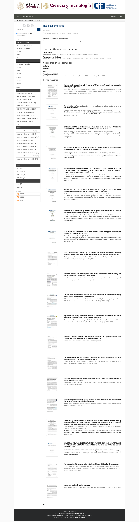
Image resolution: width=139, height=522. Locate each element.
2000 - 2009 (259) (21, 174)
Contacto (65, 511)
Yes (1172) (19, 187)
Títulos (18, 54)
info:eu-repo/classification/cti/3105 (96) (27, 159)
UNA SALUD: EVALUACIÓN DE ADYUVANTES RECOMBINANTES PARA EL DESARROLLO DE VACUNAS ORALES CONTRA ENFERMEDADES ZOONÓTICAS (92, 149)
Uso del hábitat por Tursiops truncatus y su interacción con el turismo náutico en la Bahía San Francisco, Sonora (92, 107)
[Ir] (38, 29)
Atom (21, 200)
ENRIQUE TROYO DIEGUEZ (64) (24, 99)
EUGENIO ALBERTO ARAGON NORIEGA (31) (28, 118)
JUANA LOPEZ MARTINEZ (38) (25, 106)
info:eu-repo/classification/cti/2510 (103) (28, 156)
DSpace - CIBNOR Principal (26, 20)
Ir (80, 42)
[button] (113, 16)
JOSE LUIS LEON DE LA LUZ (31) (25, 121)
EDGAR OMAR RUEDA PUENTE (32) (26, 115)
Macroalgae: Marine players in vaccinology (77, 485)
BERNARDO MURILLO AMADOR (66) (26, 96)
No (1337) (19, 184)
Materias (19, 58)
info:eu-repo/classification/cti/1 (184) (27, 146)
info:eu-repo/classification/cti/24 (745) (27, 134)
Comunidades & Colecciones (24, 45)
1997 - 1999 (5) (21, 178)
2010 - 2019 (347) (21, 171)
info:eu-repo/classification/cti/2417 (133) (28, 153)
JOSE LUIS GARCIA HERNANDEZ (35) (26, 109)
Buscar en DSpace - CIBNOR (24, 33)
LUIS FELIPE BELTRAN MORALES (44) (26, 103)
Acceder (19, 80)
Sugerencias (72, 511)
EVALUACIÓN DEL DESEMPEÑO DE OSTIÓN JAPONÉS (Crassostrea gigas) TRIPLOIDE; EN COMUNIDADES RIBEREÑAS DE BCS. (92, 232)
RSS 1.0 (22, 194)
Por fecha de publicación (23, 48)
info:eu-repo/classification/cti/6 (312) (27, 143)
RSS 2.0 (22, 197)
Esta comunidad (21, 35)
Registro (19, 83)
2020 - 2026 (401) (21, 168)
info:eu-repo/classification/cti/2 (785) (27, 131)
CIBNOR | (25, 16)
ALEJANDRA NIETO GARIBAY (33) (25, 112)
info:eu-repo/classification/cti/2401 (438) (28, 137)
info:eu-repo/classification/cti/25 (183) (27, 149)
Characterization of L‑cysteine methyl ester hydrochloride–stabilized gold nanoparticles (91, 464)
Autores (19, 51)
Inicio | (18, 16)
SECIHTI (31, 16)
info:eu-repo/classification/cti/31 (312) (27, 140)
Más (44, 505)
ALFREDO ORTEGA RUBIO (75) (24, 93)
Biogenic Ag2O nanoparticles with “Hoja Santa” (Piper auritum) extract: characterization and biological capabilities (92, 86)
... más (18, 124)
